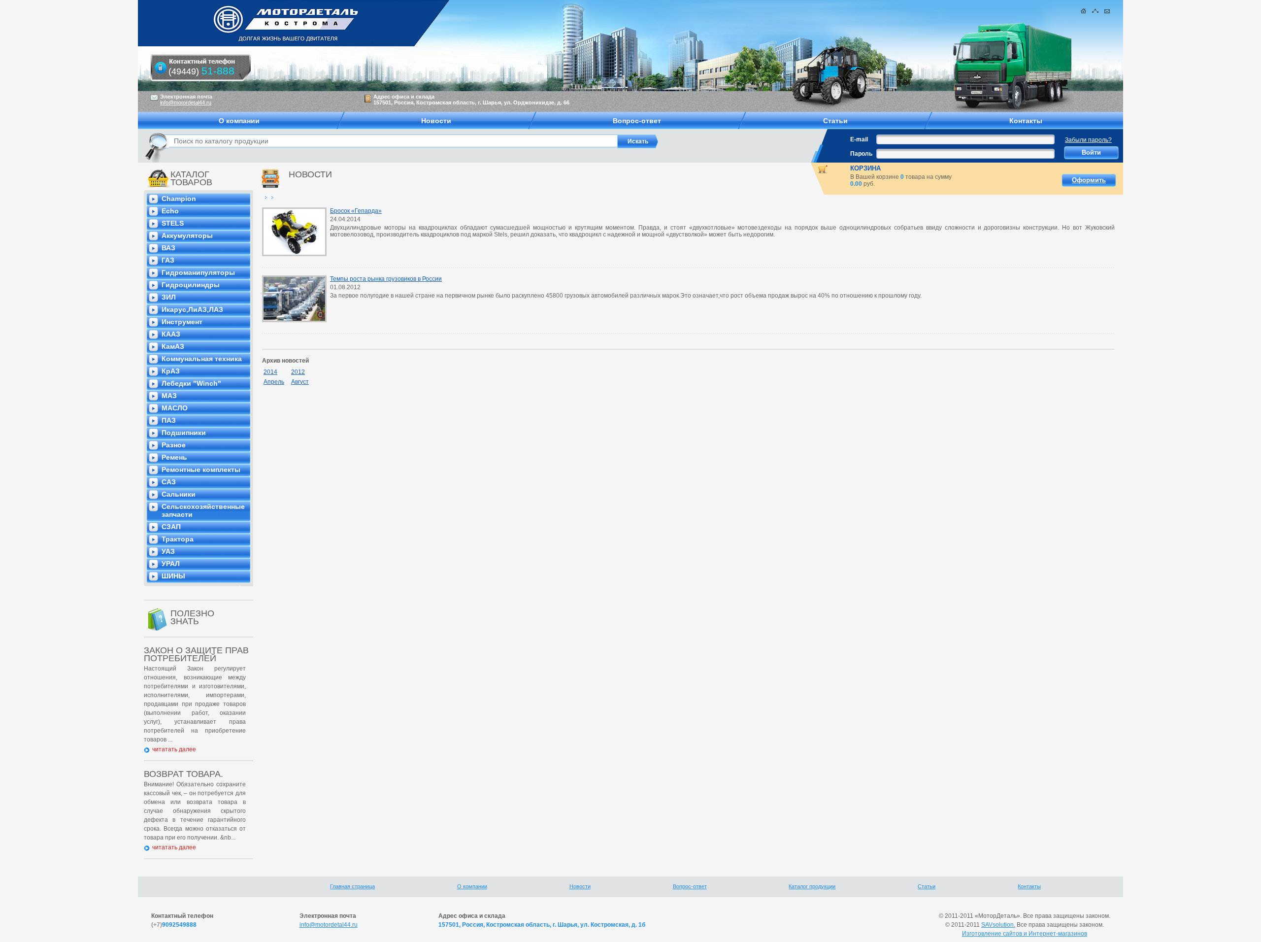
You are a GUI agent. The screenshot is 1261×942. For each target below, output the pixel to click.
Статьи (926, 886)
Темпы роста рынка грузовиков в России (386, 278)
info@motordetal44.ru (328, 924)
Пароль (861, 153)
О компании (472, 886)
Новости (580, 886)
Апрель (274, 381)
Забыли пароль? (1088, 139)
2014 (270, 372)
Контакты (1029, 886)
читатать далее (174, 749)
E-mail (859, 139)
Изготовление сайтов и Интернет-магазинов (1024, 933)
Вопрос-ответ (690, 886)
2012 (298, 372)
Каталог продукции (812, 886)
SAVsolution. (998, 924)
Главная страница (352, 886)
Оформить (1089, 180)
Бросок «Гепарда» (356, 210)
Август (300, 381)
